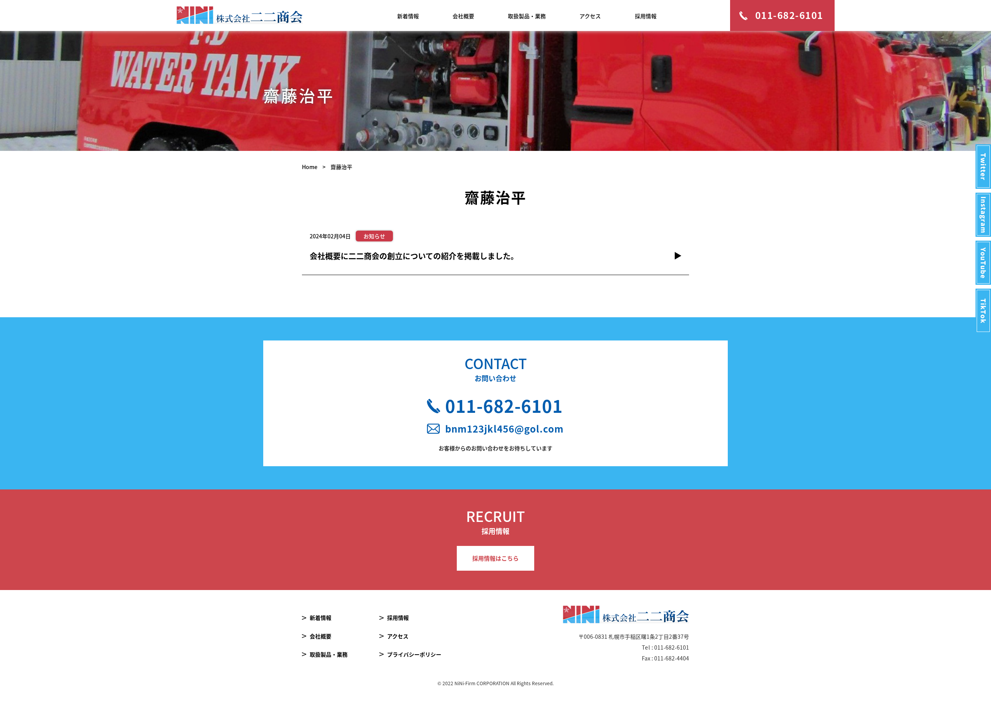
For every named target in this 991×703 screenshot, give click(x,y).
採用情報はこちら (495, 558)
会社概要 (463, 16)
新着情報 (408, 16)
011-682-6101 (504, 405)
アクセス (590, 16)
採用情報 (646, 16)
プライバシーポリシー (414, 654)
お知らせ (374, 236)
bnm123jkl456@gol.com (504, 429)
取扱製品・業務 (527, 16)
